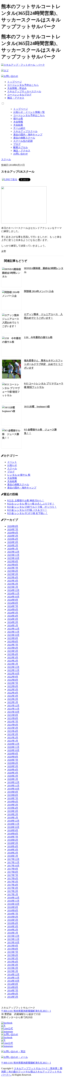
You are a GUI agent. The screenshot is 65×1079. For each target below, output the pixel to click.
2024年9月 (12, 600)
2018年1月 (12, 856)
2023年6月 (12, 648)
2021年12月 (13, 705)
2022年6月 (12, 686)
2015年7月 (12, 952)
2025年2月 (12, 584)
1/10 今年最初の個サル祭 (38, 337)
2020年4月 (12, 769)
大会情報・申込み (17, 88)
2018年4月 (12, 846)
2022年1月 (12, 702)
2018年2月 (12, 853)
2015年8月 (12, 949)
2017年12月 (13, 859)
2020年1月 (12, 779)
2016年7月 (12, 913)
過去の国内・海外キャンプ (27, 134)
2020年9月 (12, 753)
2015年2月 (12, 968)
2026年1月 (12, 548)
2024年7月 (12, 606)
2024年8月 (12, 603)
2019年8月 (12, 795)
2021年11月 (13, 708)
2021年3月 (12, 734)
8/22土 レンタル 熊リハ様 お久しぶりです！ (30, 503)
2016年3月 (12, 926)
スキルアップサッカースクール (24, 91)
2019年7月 (12, 798)
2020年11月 (13, 747)
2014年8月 (12, 987)
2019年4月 (12, 808)
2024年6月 (12, 609)
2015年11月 (13, 939)
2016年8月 (12, 910)
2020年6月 (12, 763)
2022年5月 (12, 689)
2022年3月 (12, 696)
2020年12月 (13, 744)
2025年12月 (13, 552)
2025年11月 (13, 555)
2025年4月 (12, 577)
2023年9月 (12, 638)
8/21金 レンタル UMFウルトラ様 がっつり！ (32, 507)
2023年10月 (13, 635)
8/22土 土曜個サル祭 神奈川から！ (25, 500)
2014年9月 (12, 984)
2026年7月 (12, 529)
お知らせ (12, 465)
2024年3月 (12, 619)
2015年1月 (12, 971)
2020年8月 (12, 756)
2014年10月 (13, 981)
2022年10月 (13, 673)
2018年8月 (12, 833)
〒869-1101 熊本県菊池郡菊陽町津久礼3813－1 (26, 1011)
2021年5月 (12, 728)
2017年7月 (12, 875)
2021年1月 (12, 740)
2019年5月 (12, 804)
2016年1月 (12, 933)
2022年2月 (12, 699)
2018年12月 (13, 821)
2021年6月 (12, 724)
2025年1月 (12, 587)
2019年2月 (12, 814)
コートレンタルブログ (19, 94)
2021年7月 (12, 721)
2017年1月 (12, 894)
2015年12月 (13, 936)
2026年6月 (12, 532)
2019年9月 (12, 792)
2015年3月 (12, 965)
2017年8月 (12, 872)
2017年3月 (12, 888)
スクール (12, 468)
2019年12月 (13, 782)
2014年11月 (13, 977)
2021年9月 (12, 715)
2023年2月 (12, 660)
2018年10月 (13, 827)
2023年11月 (13, 632)
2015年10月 (13, 942)
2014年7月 (12, 990)
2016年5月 (12, 920)
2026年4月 (12, 539)
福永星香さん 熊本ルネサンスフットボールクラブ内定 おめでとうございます (43, 364)
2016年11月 (13, 901)
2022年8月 (12, 680)
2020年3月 (12, 772)
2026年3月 (12, 542)
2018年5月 (12, 843)
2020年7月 (12, 760)
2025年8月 (12, 564)
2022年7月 (12, 683)
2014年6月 (12, 993)
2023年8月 (12, 641)
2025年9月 (12, 561)
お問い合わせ (20, 153)
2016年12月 (13, 897)
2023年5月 (12, 651)
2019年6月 (12, 801)
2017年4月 (12, 885)
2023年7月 (12, 644)
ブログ (17, 144)
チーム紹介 (19, 128)
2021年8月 (12, 718)
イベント (12, 462)
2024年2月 (12, 622)
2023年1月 (12, 664)
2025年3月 (12, 580)
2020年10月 (13, 750)
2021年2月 (12, 737)
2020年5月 (12, 766)
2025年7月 (12, 568)
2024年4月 (12, 616)
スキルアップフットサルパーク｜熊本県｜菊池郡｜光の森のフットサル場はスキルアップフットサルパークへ (31, 1071)
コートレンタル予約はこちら (23, 85)
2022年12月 (13, 667)
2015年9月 (12, 945)
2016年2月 (12, 929)
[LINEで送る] (9, 179)
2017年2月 (12, 891)
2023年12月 (13, 628)
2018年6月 (12, 840)
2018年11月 (13, 824)
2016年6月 (12, 917)
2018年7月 (12, 837)
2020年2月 (12, 776)
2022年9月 (12, 676)
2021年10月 (13, 712)
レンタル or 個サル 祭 (18, 475)
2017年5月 (12, 881)
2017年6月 (12, 878)
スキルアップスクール (25, 131)
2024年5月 (12, 612)
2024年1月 (12, 625)
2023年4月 (12, 654)
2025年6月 (12, 571)
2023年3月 (12, 657)
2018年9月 (12, 830)
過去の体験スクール (24, 137)
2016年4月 (12, 923)
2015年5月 (12, 958)
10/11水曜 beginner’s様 (37, 406)
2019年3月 (12, 811)
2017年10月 (13, 865)
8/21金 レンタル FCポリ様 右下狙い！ (27, 513)
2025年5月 (12, 574)
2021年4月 (12, 731)
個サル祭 (18, 118)
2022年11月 (13, 670)
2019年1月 (12, 817)
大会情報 (18, 121)
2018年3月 (12, 849)
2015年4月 (12, 961)
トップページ (14, 82)
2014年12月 (13, 974)
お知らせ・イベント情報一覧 (29, 112)
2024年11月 (13, 593)
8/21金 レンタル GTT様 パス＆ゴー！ (27, 510)
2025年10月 (13, 558)
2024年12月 (13, 590)
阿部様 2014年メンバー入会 (39, 291)
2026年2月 (12, 545)
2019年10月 (13, 788)
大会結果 (18, 125)
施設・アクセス (15, 98)
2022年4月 (12, 692)
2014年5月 (12, 997)
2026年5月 (12, 536)
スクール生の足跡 (23, 141)
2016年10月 (13, 904)
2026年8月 (12, 526)
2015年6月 (12, 955)
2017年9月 (12, 869)
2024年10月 (13, 596)
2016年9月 (12, 907)
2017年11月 (13, 862)
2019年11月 (13, 785)
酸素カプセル (20, 147)
